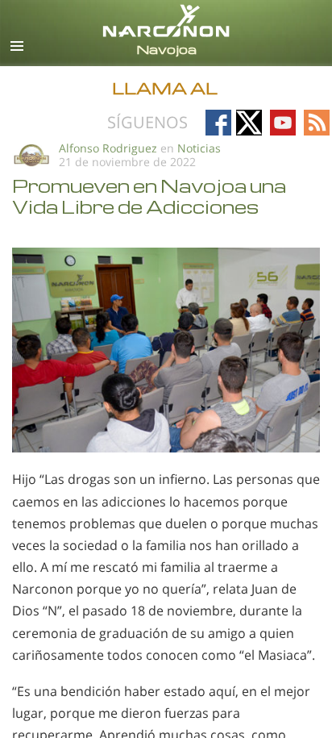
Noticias (199, 148)
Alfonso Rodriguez (108, 148)
